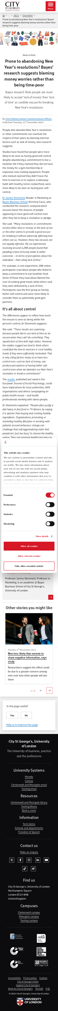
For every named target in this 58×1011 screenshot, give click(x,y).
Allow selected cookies (29, 556)
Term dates (29, 823)
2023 (16, 15)
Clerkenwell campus (29, 912)
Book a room (29, 810)
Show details (42, 536)
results (11, 379)
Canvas (29, 780)
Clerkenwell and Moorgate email (29, 784)
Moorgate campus (29, 916)
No (26, 715)
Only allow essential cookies (29, 566)
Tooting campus (29, 920)
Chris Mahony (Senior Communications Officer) (28, 118)
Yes (12, 715)
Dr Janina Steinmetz (13, 197)
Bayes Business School (15, 201)
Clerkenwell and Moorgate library (29, 802)
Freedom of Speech (29, 832)
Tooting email (29, 788)
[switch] (50, 504)
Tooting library (29, 806)
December (28, 15)
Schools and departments (29, 828)
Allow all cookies (29, 546)
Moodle (29, 776)
